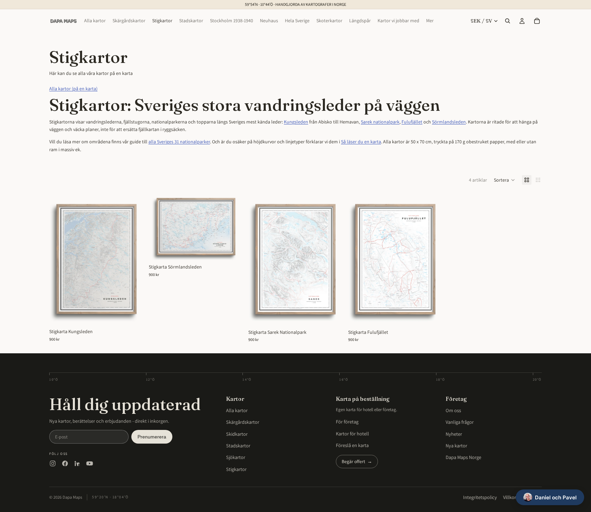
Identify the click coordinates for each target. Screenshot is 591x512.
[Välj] (133, 314)
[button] (504, 179)
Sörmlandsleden (449, 122)
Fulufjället (412, 122)
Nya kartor (456, 445)
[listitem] (430, 21)
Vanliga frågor (460, 422)
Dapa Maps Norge (463, 457)
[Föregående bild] (59, 258)
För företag (347, 421)
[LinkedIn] (77, 463)
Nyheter (454, 434)
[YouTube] (89, 463)
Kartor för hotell (352, 433)
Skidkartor (237, 434)
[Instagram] (52, 463)
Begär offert (357, 461)
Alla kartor (237, 410)
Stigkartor (236, 469)
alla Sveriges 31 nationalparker (179, 142)
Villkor (509, 497)
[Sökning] (507, 20)
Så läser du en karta (361, 142)
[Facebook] (65, 463)
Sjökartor (235, 457)
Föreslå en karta (352, 445)
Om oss (453, 410)
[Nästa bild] (133, 258)
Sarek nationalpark (380, 122)
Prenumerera (151, 436)
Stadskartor (238, 445)
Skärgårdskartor (242, 422)
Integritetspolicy (480, 497)
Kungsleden (296, 122)
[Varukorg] (536, 20)
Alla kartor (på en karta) (73, 89)
